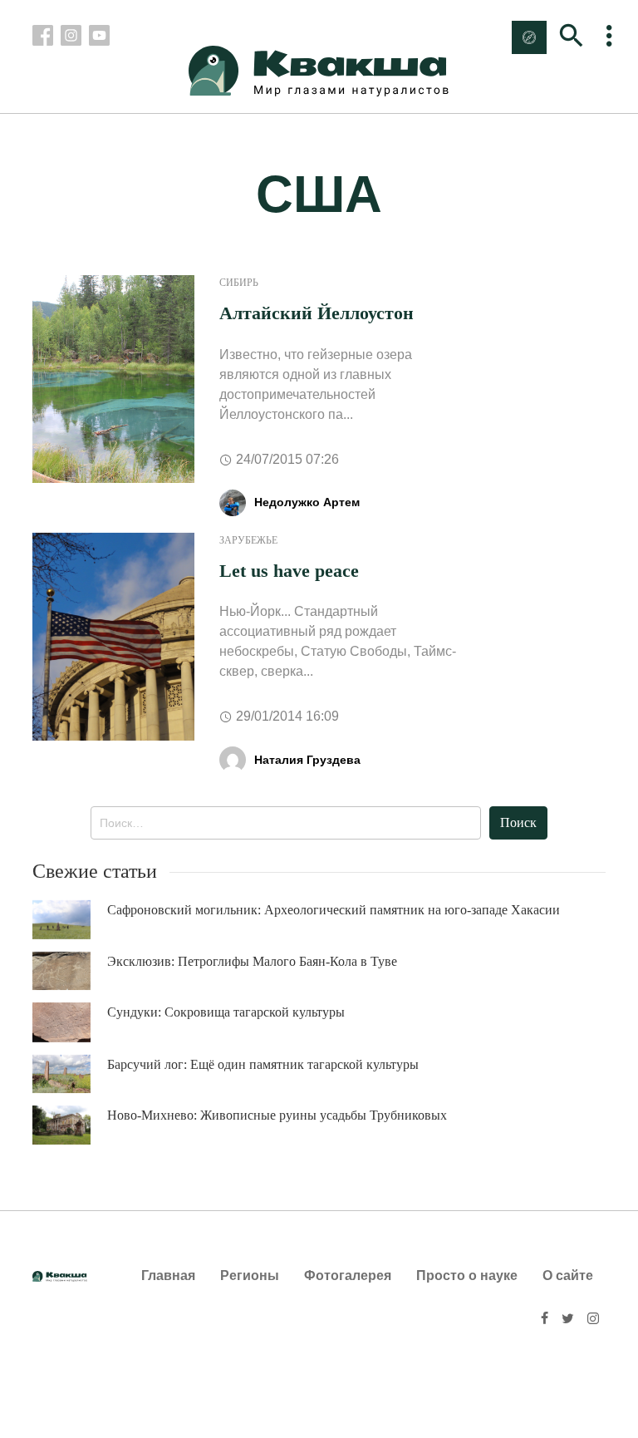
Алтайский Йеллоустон (316, 313)
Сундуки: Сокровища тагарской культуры (226, 1012)
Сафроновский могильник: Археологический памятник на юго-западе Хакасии (333, 910)
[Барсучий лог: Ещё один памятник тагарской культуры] (69, 1074)
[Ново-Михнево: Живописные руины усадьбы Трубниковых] (69, 1125)
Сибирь (238, 282)
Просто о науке (467, 1275)
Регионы (249, 1275)
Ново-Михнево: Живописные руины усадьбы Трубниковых (277, 1115)
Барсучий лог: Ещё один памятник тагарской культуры (263, 1064)
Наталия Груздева (307, 759)
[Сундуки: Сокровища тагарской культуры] (69, 1022)
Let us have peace (289, 570)
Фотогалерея (347, 1275)
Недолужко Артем (307, 502)
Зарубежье (248, 540)
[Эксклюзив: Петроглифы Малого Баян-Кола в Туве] (69, 971)
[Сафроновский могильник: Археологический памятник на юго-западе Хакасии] (69, 919)
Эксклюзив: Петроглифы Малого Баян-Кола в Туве (252, 961)
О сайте (567, 1275)
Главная (168, 1275)
